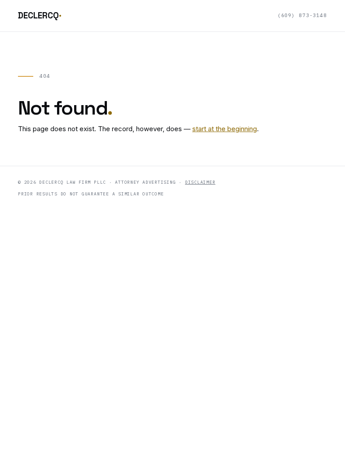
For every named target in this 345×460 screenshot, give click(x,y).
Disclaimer (200, 182)
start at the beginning (224, 128)
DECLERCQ (40, 15)
